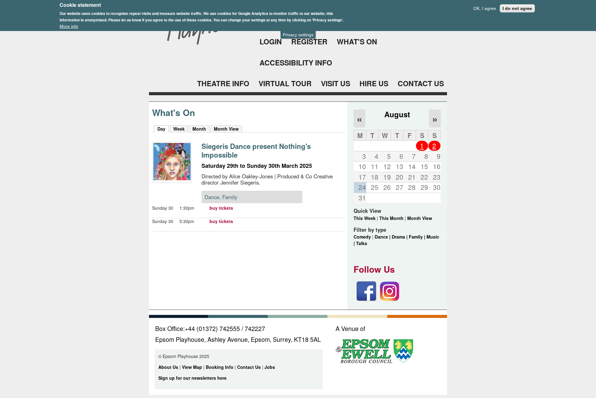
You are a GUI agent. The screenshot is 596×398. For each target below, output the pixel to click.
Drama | (400, 237)
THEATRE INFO (223, 83)
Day (163, 129)
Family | (418, 237)
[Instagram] (390, 299)
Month (199, 129)
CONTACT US (421, 83)
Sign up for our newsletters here (192, 378)
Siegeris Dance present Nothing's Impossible (256, 150)
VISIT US (335, 83)
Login (271, 41)
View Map (192, 367)
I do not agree (517, 8)
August (397, 114)
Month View (226, 129)
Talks (361, 243)
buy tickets (221, 208)
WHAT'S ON (357, 41)
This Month (391, 218)
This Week (365, 218)
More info (69, 26)
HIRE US (373, 83)
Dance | (383, 237)
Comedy (362, 237)
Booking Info (219, 367)
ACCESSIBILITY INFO (296, 62)
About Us (168, 367)
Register (309, 41)
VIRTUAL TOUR (285, 83)
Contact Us (249, 367)
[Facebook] (367, 299)
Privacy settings (298, 34)
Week (179, 129)
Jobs (269, 367)
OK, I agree (484, 8)
